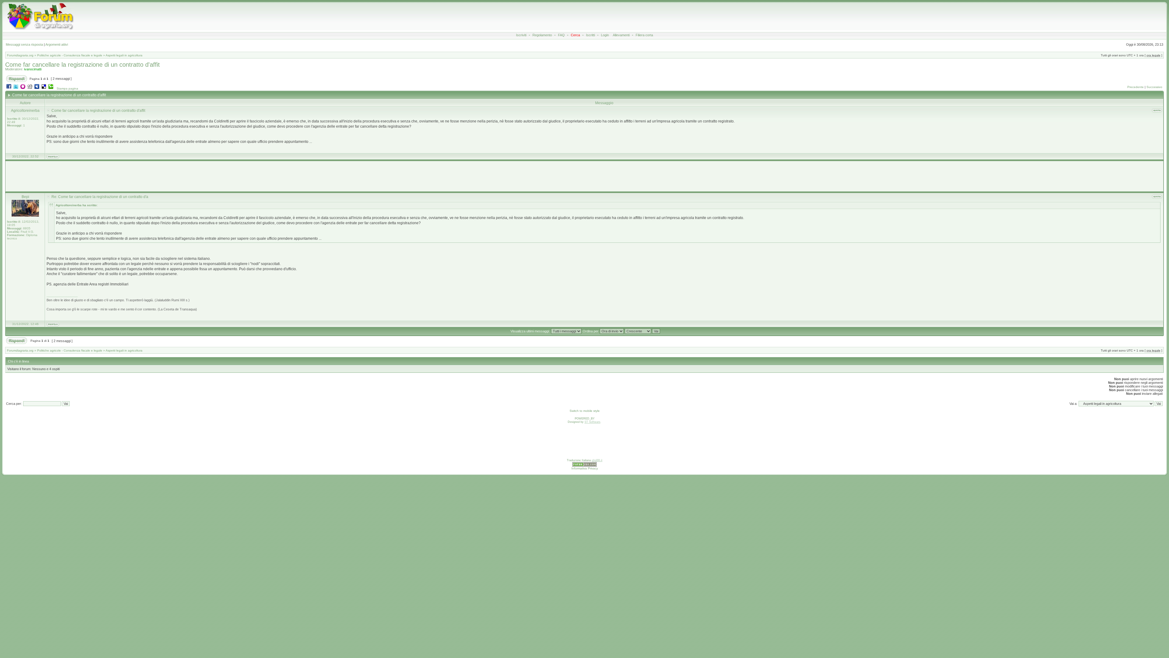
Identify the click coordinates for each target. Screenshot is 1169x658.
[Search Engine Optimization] (584, 465)
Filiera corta (644, 35)
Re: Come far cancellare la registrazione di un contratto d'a (99, 197)
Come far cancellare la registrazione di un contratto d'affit (82, 64)
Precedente (1135, 87)
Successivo (1154, 87)
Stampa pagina (67, 88)
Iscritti (590, 35)
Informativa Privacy (584, 468)
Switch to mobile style (585, 410)
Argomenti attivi (56, 44)
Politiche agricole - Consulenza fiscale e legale (69, 55)
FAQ (561, 35)
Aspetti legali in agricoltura (124, 55)
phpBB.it (597, 460)
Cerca (575, 35)
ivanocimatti (32, 69)
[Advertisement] (478, 16)
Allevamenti (621, 35)
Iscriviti (521, 35)
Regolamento (542, 35)
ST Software (592, 421)
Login (605, 35)
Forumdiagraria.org (20, 55)
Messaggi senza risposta (24, 44)
